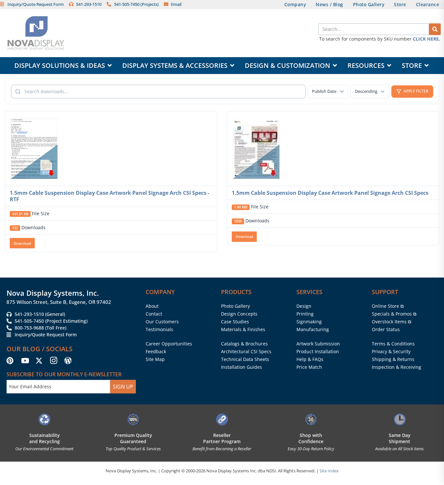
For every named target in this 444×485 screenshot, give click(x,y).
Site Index (329, 471)
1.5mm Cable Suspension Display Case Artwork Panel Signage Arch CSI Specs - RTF (109, 196)
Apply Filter (416, 91)
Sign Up (123, 386)
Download (22, 243)
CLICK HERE (426, 39)
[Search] (435, 29)
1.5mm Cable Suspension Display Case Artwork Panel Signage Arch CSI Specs (330, 192)
